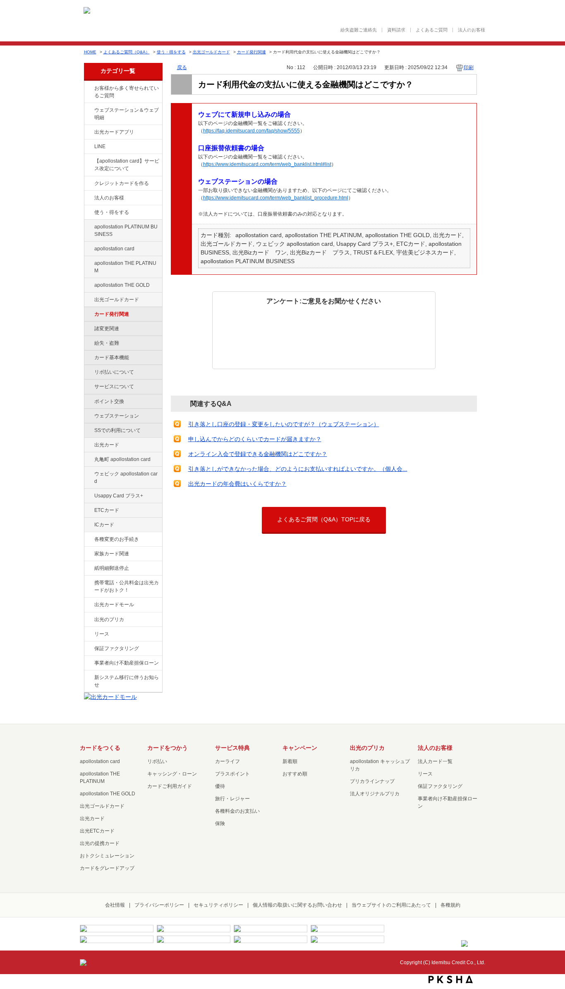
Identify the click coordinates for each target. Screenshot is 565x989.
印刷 (469, 67)
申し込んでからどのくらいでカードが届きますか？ (254, 439)
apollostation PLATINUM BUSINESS (126, 230)
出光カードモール (114, 604)
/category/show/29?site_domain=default (88, 249)
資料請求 (396, 30)
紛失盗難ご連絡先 (358, 30)
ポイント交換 (109, 401)
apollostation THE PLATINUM (125, 267)
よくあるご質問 (432, 30)
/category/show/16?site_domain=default (88, 620)
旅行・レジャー (232, 799)
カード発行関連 (251, 52)
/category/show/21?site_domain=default (88, 198)
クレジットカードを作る (121, 183)
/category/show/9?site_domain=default (88, 213)
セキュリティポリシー (218, 905)
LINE (99, 146)
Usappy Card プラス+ (118, 496)
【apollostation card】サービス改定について (126, 164)
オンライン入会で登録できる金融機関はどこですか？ (257, 454)
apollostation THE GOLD (122, 285)
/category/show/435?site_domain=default (88, 132)
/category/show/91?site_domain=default (88, 474)
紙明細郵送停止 (111, 568)
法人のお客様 (471, 30)
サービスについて (114, 386)
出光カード (106, 445)
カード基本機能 (111, 357)
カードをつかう (167, 747)
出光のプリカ (109, 619)
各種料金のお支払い (237, 811)
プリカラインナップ (372, 781)
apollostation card (114, 249)
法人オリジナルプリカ (375, 794)
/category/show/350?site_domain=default (88, 678)
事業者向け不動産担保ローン (126, 663)
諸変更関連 (106, 328)
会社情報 (115, 905)
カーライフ (227, 761)
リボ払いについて (114, 372)
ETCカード (106, 510)
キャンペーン (299, 747)
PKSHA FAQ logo (451, 979)
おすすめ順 (294, 774)
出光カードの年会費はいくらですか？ (237, 483)
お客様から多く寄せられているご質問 (126, 91)
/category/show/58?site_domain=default (88, 300)
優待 (220, 786)
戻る (182, 67)
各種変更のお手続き (116, 539)
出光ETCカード (97, 831)
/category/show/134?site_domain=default (88, 88)
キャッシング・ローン (172, 774)
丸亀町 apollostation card (122, 459)
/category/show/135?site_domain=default (88, 110)
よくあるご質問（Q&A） (126, 52)
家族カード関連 (111, 554)
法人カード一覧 (435, 761)
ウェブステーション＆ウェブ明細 (126, 113)
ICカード (104, 525)
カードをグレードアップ (107, 868)
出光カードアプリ (114, 132)
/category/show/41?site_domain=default (88, 263)
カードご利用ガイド (169, 786)
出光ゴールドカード (211, 52)
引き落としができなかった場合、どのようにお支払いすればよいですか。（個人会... (297, 469)
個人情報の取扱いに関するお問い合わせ (297, 905)
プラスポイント (232, 774)
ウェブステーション (116, 416)
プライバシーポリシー (159, 905)
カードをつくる (100, 747)
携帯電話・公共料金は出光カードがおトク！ (126, 586)
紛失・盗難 (106, 343)
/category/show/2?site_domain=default (88, 184)
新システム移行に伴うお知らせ (126, 681)
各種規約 (450, 905)
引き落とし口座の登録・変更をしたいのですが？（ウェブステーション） (283, 424)
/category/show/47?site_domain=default (88, 445)
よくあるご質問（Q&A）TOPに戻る (324, 519)
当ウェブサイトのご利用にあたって (391, 905)
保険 (220, 823)
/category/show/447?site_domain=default (88, 227)
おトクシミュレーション (107, 856)
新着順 (289, 761)
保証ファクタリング (116, 648)
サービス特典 (232, 747)
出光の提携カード (100, 843)
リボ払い (157, 761)
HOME (90, 52)
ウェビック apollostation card (126, 477)
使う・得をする (171, 52)
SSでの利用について (117, 430)
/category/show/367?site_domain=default (88, 496)
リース (101, 634)
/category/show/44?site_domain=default (88, 285)
